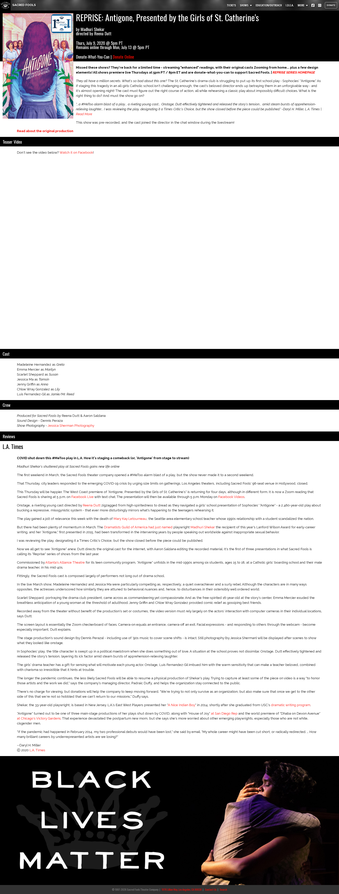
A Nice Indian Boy (181, 705)
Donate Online (123, 56)
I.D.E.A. (290, 5)
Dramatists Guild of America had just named (138, 527)
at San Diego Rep (224, 713)
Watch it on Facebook (76, 152)
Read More (84, 114)
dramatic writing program (290, 705)
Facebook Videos (231, 497)
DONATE (331, 5)
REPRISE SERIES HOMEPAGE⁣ (294, 72)
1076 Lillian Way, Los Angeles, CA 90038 (182, 889)
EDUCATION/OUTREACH (269, 5)
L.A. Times (37, 750)
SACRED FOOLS (23, 5)
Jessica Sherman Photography (71, 425)
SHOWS (244, 5)
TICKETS (231, 5)
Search (223, 889)
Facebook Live (82, 497)
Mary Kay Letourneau (130, 519)
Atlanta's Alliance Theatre (65, 562)
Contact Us (210, 889)
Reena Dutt (91, 505)
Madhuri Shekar (203, 527)
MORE (301, 5)
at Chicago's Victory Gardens (39, 718)
